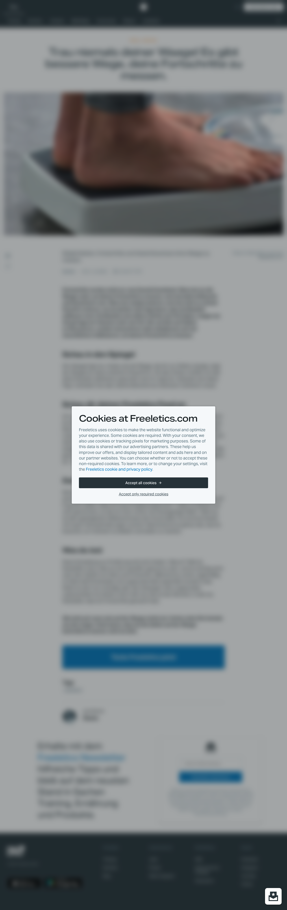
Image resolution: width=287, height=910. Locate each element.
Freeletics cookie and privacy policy (119, 469)
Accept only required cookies (143, 494)
